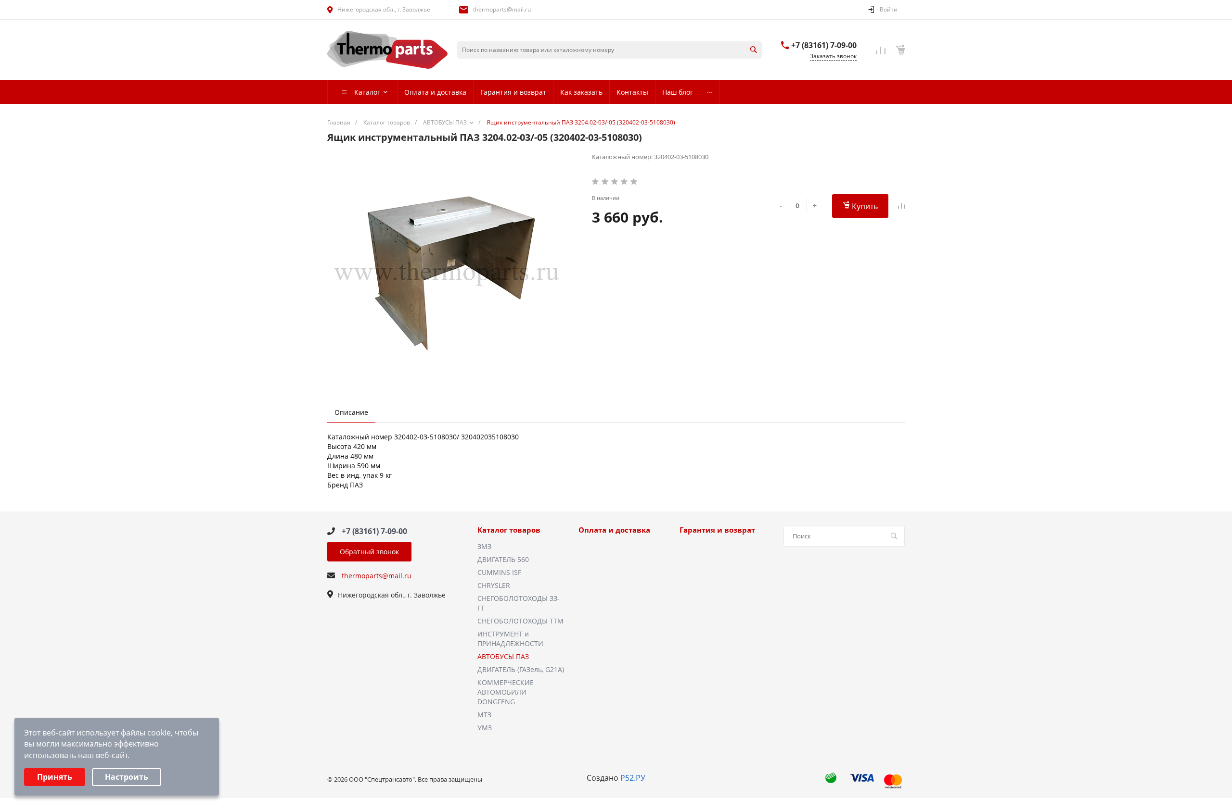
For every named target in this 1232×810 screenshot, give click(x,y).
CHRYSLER (493, 585)
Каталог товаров (508, 530)
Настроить (126, 777)
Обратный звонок (369, 551)
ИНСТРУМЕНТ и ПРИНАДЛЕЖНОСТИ (510, 638)
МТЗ (484, 714)
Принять (54, 777)
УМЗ (484, 727)
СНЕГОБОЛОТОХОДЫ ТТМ (520, 620)
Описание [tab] (351, 412)
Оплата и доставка (614, 530)
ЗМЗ (484, 546)
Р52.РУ (632, 778)
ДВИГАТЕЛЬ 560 (503, 559)
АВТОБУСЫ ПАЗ (503, 656)
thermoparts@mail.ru (502, 9)
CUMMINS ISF (499, 572)
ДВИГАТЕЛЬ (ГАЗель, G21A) (520, 669)
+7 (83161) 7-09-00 (824, 45)
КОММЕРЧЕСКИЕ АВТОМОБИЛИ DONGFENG (505, 692)
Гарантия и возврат (717, 530)
